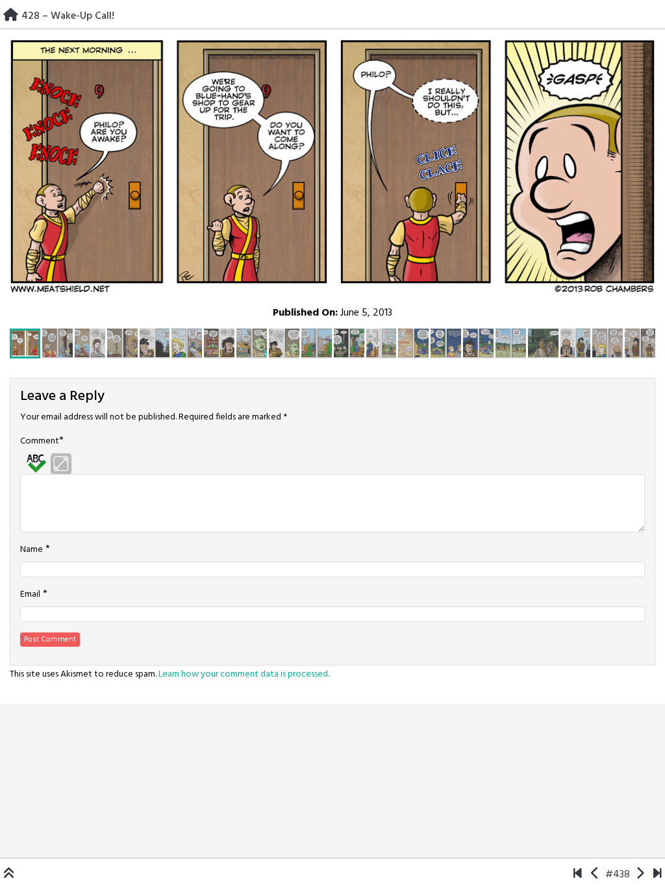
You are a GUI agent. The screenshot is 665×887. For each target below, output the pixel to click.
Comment (39, 441)
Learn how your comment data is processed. (243, 674)
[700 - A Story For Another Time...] (657, 874)
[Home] (10, 16)
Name (31, 549)
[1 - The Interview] (577, 874)
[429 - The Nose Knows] (640, 874)
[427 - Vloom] (595, 874)
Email (30, 594)
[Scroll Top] (9, 874)
